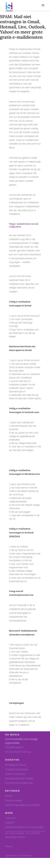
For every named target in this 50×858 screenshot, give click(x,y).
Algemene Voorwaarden (18, 855)
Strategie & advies (15, 765)
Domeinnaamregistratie (19, 783)
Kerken (9, 796)
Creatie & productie (16, 769)
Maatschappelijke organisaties (22, 805)
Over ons (10, 818)
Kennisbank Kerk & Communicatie (24, 827)
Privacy (9, 846)
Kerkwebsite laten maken (19, 778)
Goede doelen (13, 800)
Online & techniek (15, 774)
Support (9, 822)
